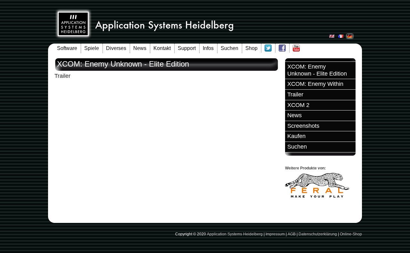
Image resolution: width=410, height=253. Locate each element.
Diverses (116, 48)
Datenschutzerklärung (318, 234)
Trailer (295, 94)
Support (187, 48)
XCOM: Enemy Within (315, 84)
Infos (208, 48)
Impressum (275, 234)
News (139, 48)
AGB (292, 234)
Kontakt (162, 48)
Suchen (229, 48)
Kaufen (296, 136)
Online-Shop (351, 234)
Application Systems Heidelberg (235, 234)
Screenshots (303, 126)
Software (67, 48)
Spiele (91, 48)
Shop (251, 48)
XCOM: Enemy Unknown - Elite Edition (317, 70)
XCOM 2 (298, 105)
